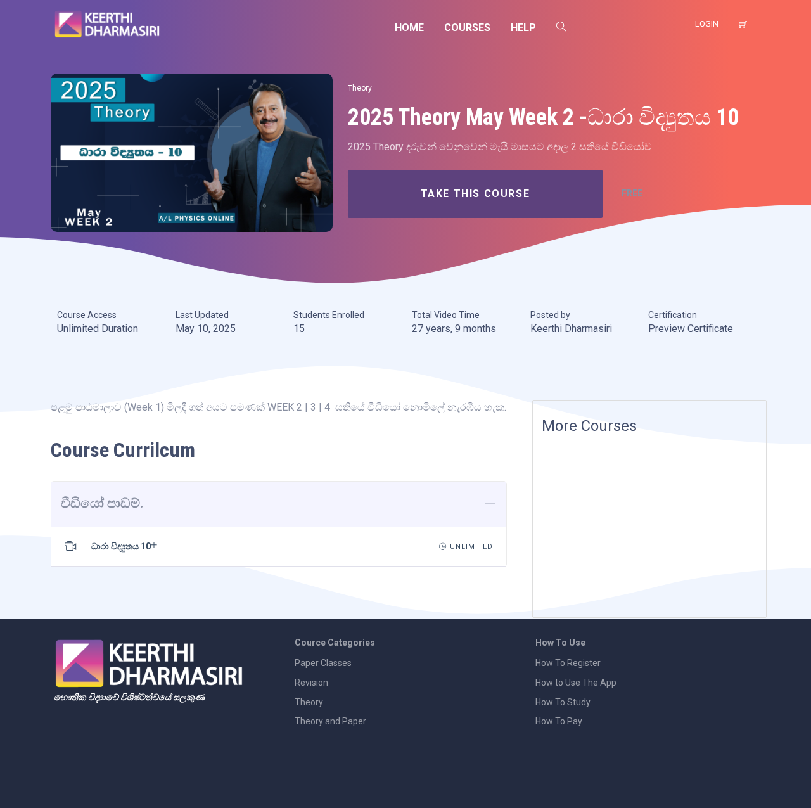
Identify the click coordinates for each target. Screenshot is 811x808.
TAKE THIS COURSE (475, 194)
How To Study (563, 702)
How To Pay (558, 721)
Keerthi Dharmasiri (571, 329)
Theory (360, 88)
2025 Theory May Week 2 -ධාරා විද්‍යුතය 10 (543, 117)
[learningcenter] (192, 152)
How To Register (568, 663)
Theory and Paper (330, 721)
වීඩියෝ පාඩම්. (102, 503)
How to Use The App (575, 682)
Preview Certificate (690, 329)
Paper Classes (323, 663)
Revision (311, 682)
